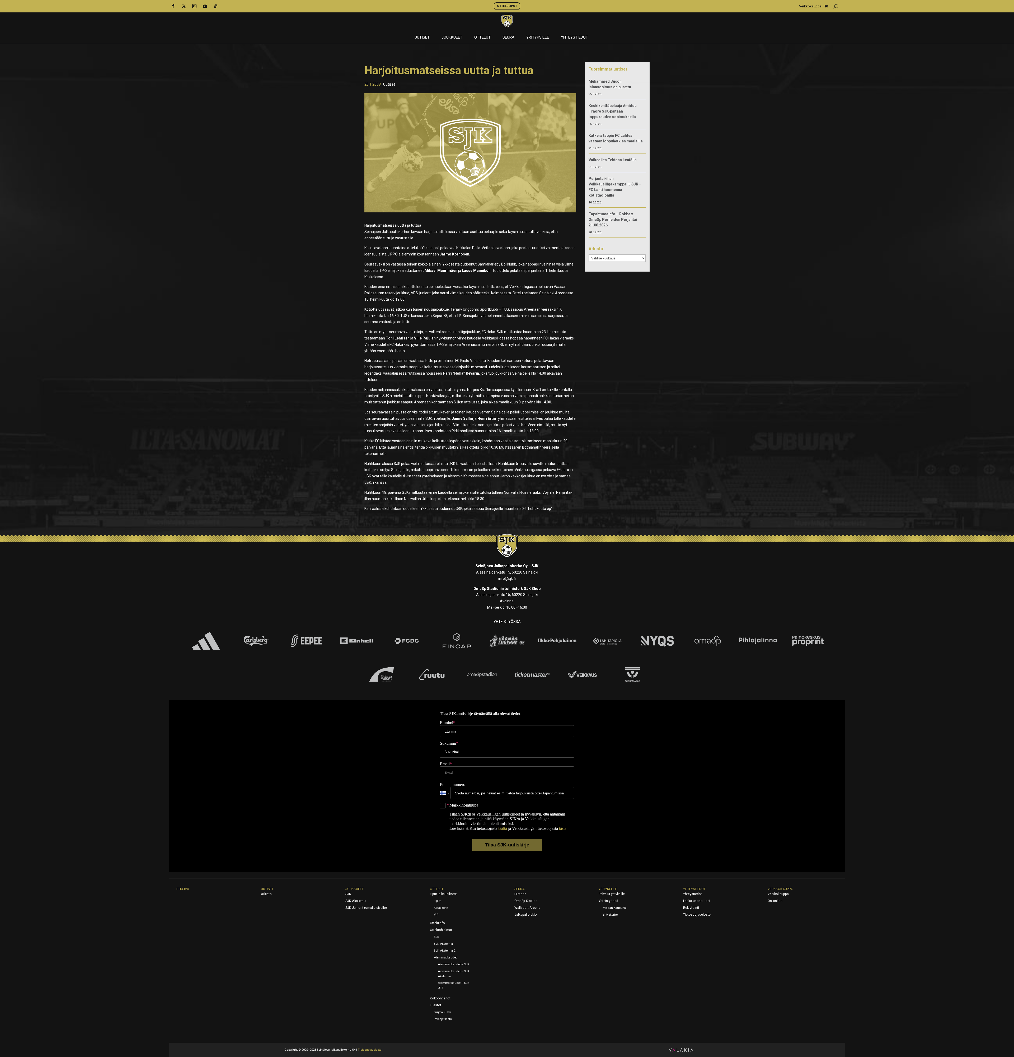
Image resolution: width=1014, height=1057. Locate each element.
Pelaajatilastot (443, 1019)
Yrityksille (537, 37)
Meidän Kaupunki (615, 908)
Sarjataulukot (442, 1012)
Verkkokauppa (810, 6)
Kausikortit (441, 908)
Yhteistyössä (608, 901)
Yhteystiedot (574, 37)
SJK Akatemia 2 (444, 950)
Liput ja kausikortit (443, 894)
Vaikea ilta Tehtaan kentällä (613, 160)
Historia (520, 894)
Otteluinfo (437, 923)
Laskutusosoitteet (696, 901)
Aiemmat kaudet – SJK (453, 964)
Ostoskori (775, 901)
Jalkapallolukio (525, 914)
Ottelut (482, 37)
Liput (437, 901)
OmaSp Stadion (525, 901)
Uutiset (422, 37)
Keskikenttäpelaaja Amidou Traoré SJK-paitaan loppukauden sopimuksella (613, 111)
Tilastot (435, 1005)
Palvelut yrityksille (612, 894)
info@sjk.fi (507, 578)
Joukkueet (452, 37)
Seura (508, 37)
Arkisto (266, 894)
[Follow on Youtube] (205, 6)
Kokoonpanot (440, 998)
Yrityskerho (610, 914)
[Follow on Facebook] (173, 6)
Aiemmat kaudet (445, 957)
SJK (348, 894)
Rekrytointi (691, 908)
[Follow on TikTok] (215, 6)
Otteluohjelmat (441, 930)
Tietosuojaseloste (697, 914)
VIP (436, 914)
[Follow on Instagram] (194, 6)
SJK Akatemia (355, 901)
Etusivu (182, 889)
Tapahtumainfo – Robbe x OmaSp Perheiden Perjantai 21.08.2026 (613, 219)
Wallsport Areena (527, 908)
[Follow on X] (184, 6)
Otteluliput (507, 6)
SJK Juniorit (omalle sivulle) (366, 908)
